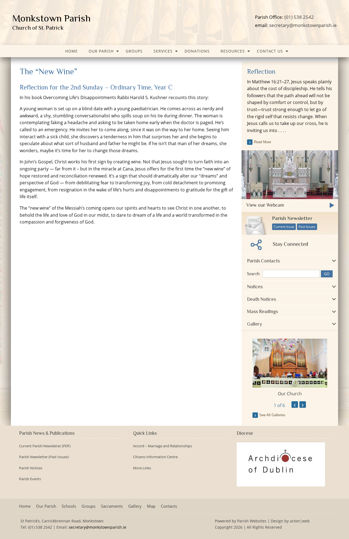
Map (151, 506)
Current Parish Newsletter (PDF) (45, 446)
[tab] (290, 261)
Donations (197, 51)
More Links (142, 468)
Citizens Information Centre (155, 457)
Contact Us (270, 51)
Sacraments (112, 506)
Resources (233, 51)
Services (163, 51)
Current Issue (284, 226)
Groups (134, 51)
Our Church (290, 394)
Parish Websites (251, 520)
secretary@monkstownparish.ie (303, 25)
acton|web (300, 520)
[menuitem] (71, 51)
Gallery (135, 506)
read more (262, 142)
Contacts (169, 506)
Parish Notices (30, 468)
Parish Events (30, 479)
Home (71, 51)
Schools (69, 506)
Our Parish (101, 51)
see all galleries (272, 415)
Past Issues (307, 226)
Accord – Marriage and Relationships (162, 446)
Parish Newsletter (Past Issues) (44, 457)
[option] (289, 368)
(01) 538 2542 (299, 17)
